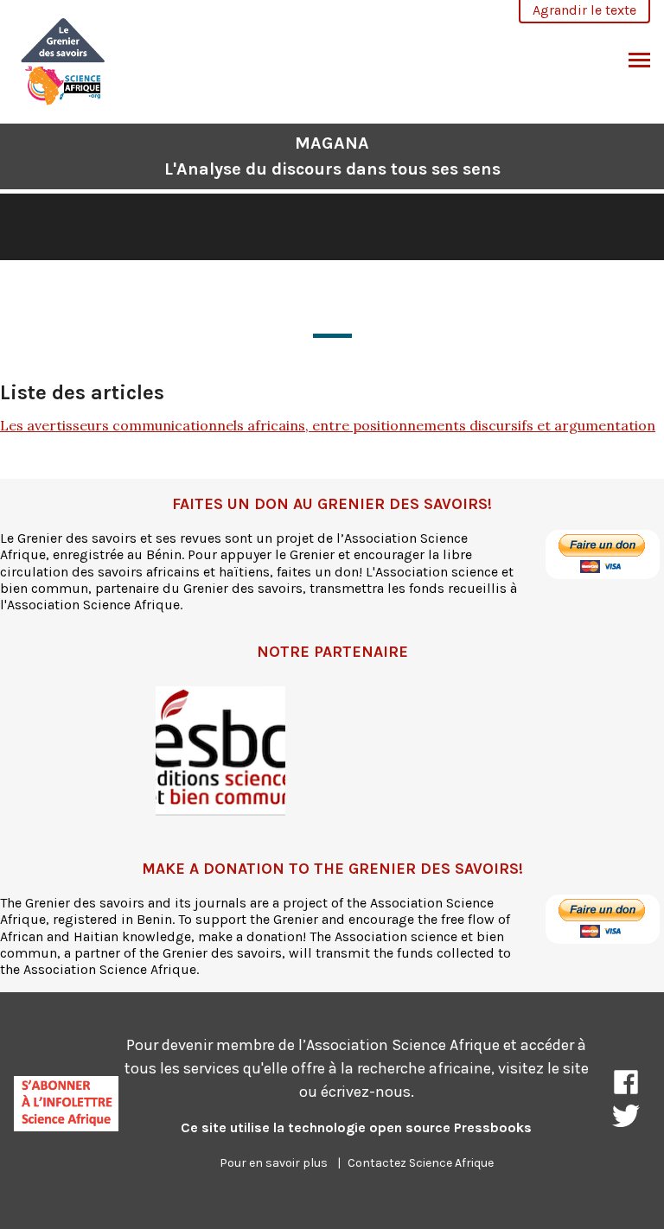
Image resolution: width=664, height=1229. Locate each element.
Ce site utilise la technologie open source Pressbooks (356, 1127)
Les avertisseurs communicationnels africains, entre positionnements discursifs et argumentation (327, 425)
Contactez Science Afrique (421, 1163)
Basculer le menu (639, 61)
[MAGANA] (63, 59)
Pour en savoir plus (274, 1163)
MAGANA (332, 156)
